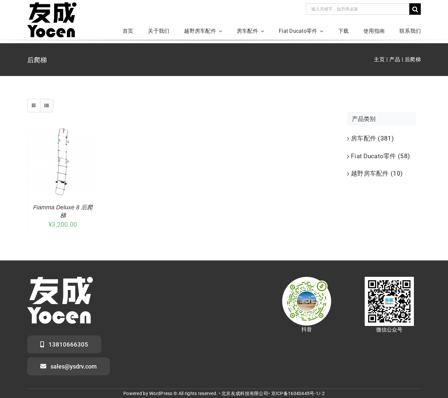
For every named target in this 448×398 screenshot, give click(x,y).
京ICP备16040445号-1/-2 (298, 393)
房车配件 (363, 138)
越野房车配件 (370, 173)
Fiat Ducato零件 (373, 156)
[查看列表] (46, 105)
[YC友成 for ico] (51, 5)
